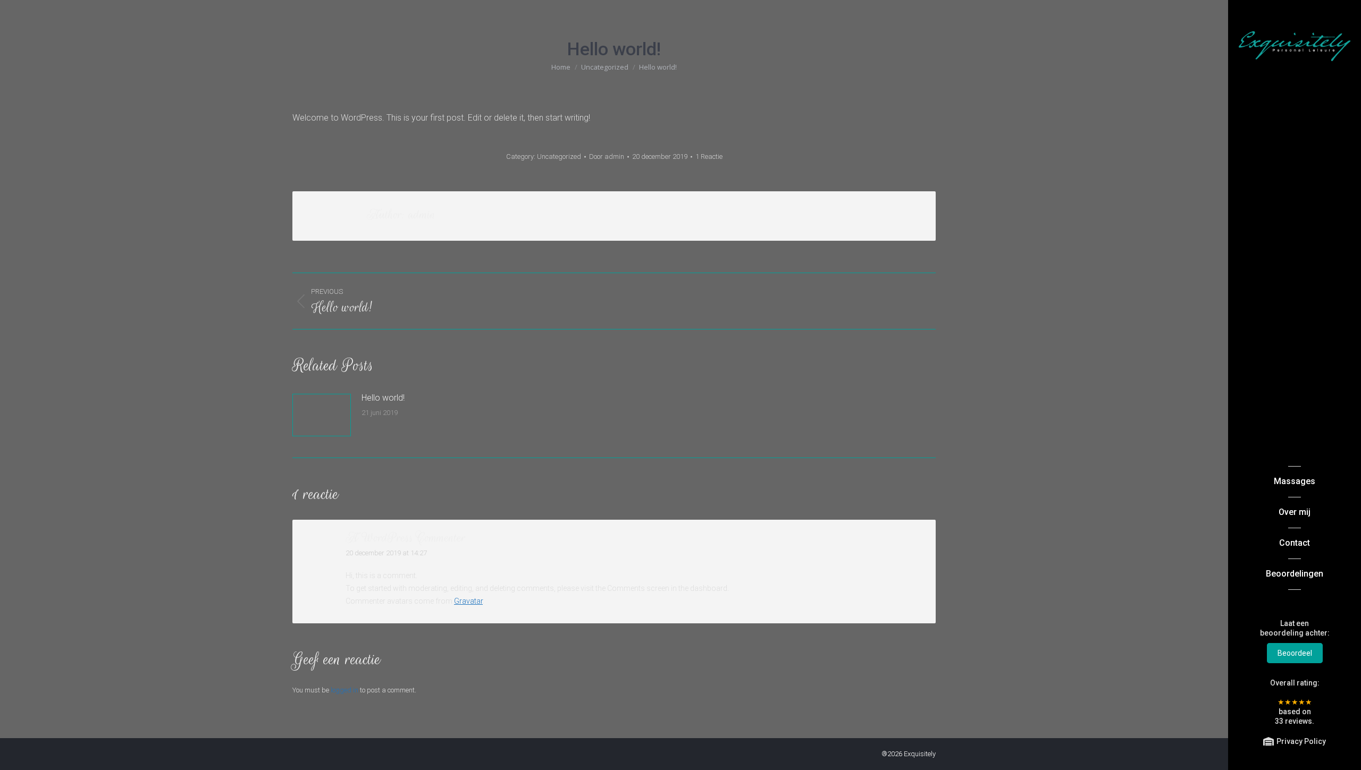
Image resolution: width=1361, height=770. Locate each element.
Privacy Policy (1301, 741)
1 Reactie (708, 156)
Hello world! (383, 398)
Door (606, 156)
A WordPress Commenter (406, 537)
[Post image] (321, 415)
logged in (344, 690)
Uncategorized (559, 156)
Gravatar (468, 601)
